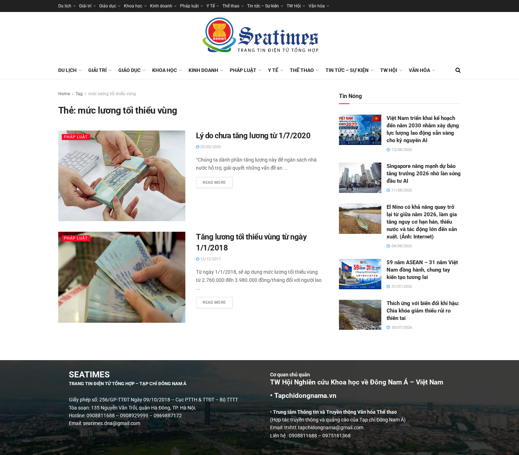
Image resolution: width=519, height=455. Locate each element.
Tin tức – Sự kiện (263, 6)
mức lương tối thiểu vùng (112, 93)
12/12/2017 (210, 259)
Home (64, 93)
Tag (79, 93)
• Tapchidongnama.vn (303, 396)
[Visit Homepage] (259, 37)
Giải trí (85, 6)
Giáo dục (107, 6)
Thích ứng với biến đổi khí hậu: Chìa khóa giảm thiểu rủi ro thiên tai (423, 310)
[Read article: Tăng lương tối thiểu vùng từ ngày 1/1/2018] (121, 277)
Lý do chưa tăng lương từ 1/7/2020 (253, 135)
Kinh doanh (161, 6)
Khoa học (133, 6)
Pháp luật (189, 6)
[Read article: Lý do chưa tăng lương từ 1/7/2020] (121, 176)
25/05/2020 (210, 147)
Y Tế (211, 6)
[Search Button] (458, 70)
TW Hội (294, 6)
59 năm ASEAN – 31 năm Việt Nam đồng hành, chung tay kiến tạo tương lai (422, 269)
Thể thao (230, 6)
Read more (218, 181)
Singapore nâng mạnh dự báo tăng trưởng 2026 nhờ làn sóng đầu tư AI (424, 173)
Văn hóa (317, 6)
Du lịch (64, 6)
